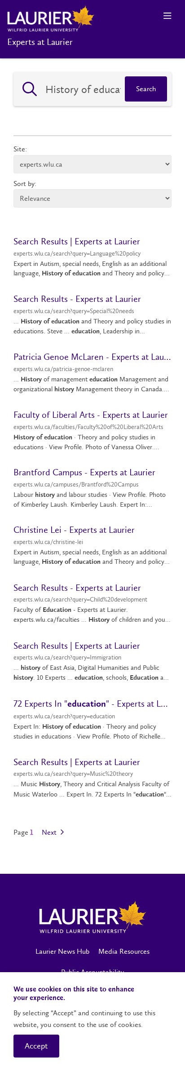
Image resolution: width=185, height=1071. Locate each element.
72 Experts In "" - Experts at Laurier (92, 703)
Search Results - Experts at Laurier (77, 298)
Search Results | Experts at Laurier (76, 241)
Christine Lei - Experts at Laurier (74, 529)
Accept (36, 1046)
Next (50, 832)
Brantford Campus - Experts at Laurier (84, 472)
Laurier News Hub (62, 951)
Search (146, 88)
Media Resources (124, 951)
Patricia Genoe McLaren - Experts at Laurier (92, 356)
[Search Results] (29, 89)
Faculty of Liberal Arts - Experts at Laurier (90, 414)
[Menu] (167, 16)
